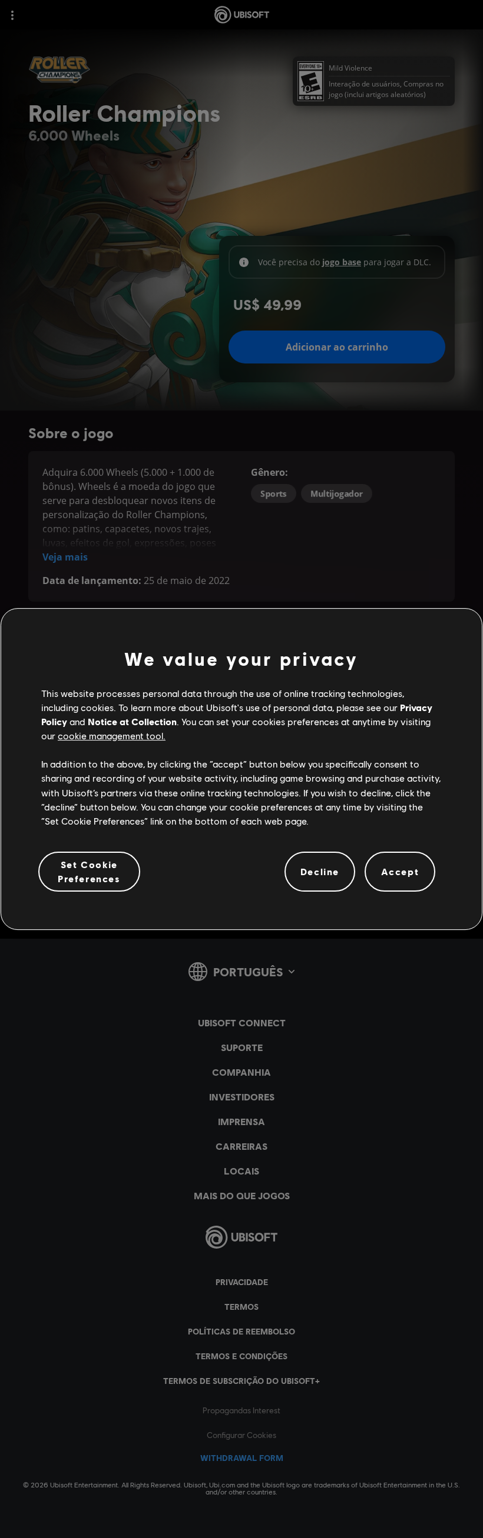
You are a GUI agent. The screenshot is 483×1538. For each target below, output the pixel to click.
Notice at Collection (132, 721)
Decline (319, 871)
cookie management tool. (112, 735)
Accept (400, 871)
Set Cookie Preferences (89, 871)
